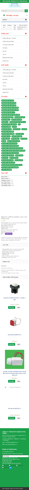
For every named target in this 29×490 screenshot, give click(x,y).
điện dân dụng (19, 155)
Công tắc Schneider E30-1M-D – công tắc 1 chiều (14, 298)
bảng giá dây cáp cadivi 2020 (9, 105)
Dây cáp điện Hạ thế (16, 119)
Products (10, 25)
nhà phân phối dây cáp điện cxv (17, 121)
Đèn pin (4, 141)
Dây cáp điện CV (6, 119)
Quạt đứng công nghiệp (7, 131)
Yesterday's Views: (5, 180)
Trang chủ (4, 26)
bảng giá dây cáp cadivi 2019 (9, 102)
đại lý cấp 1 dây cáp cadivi (8, 162)
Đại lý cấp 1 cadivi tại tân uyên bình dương (12, 148)
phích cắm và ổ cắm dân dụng (9, 124)
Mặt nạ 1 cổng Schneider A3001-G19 (12, 250)
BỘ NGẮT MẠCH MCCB (7, 117)
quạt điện (24, 129)
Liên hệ (4, 51)
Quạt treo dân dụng (6, 129)
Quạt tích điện (16, 129)
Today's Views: (5, 178)
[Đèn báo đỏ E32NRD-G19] (14, 322)
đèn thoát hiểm (18, 160)
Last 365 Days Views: (6, 185)
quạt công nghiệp (6, 126)
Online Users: (4, 176)
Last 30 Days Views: (6, 183)
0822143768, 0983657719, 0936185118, (14, 1)
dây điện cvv (5, 121)
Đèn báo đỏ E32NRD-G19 (14, 334)
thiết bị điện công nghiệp (8, 133)
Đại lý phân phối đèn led (8, 155)
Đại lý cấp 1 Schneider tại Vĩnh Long (11, 240)
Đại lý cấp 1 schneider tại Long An (10, 153)
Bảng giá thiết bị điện (8, 57)
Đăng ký (20, 3)
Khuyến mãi (5, 60)
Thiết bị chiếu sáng (9, 238)
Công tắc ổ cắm (15, 27)
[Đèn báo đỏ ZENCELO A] (14, 396)
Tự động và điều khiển (8, 44)
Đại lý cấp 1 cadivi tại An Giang (9, 143)
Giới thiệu (5, 48)
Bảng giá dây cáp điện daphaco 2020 (10, 114)
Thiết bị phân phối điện (8, 41)
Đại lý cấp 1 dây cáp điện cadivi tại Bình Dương (13, 150)
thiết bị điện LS (19, 133)
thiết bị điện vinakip (17, 136)
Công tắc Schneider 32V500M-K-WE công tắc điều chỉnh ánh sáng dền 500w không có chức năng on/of (14, 373)
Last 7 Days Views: (5, 182)
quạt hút (14, 126)
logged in (9, 273)
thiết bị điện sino (6, 136)
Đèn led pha (24, 138)
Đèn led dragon (15, 138)
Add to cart (8, 233)
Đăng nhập (25, 3)
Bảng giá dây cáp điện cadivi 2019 (10, 107)
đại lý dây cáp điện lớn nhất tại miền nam (12, 164)
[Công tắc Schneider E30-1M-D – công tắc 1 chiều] (14, 288)
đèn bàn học (5, 157)
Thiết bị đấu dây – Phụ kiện (9, 38)
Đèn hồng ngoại (6, 138)
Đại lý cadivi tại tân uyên (13, 141)
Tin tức (4, 54)
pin (19, 124)
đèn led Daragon (14, 157)
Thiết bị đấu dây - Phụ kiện (20, 238)
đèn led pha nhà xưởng (7, 160)
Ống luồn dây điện (18, 237)
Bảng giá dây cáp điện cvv (8, 112)
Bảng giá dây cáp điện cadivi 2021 (10, 110)
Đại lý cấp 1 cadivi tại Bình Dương (10, 145)
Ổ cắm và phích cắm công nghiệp (10, 167)
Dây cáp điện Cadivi (20, 117)
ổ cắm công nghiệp (6, 169)
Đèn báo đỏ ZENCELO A (14, 408)
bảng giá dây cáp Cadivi (7, 100)
